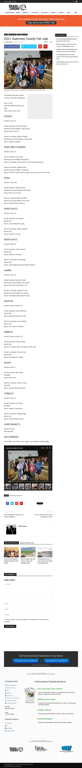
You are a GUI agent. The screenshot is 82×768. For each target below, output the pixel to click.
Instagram (9, 728)
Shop (68, 12)
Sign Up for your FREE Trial (41, 22)
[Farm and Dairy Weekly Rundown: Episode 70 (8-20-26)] (11, 552)
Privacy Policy (10, 688)
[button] (75, 12)
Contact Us (9, 695)
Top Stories (24, 34)
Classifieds (44, 12)
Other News (9, 42)
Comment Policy (11, 703)
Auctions (35, 12)
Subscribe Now (9, 12)
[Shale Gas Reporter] (41, 751)
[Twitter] (76, 1)
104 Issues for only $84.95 (56, 661)
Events (53, 12)
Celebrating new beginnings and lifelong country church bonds (66, 50)
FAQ (7, 690)
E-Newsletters (10, 731)
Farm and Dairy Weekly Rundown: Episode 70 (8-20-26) (11, 561)
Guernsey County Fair (16, 495)
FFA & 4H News (12, 34)
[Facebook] (73, 1)
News (17, 12)
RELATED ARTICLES (11, 543)
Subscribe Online (11, 700)
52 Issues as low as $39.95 (26, 661)
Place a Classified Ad (12, 698)
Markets (25, 12)
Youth (6, 34)
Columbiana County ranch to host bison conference (67, 63)
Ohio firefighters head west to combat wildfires (14, 516)
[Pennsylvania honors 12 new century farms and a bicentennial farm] (45, 552)
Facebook (9, 723)
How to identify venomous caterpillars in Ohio (43, 516)
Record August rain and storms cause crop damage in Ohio (28, 561)
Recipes (61, 12)
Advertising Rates (11, 685)
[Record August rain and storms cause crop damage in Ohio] (28, 552)
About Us (9, 693)
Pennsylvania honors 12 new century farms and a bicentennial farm (45, 561)
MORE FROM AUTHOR (27, 543)
